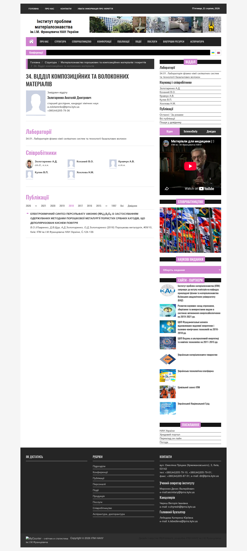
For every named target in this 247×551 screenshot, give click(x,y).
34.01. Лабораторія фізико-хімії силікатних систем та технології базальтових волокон (189, 75)
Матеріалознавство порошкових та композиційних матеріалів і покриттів (103, 62)
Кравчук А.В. (167, 95)
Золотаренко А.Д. (170, 88)
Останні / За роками (171, 114)
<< (36, 205)
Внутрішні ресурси (173, 41)
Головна (34, 8)
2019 (62, 205)
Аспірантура (197, 41)
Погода (164, 442)
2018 (71, 205)
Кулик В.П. (166, 99)
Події (138, 41)
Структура (60, 41)
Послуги (152, 41)
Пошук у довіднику (170, 122)
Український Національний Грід (194, 403)
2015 (98, 205)
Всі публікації (167, 118)
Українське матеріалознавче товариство (197, 354)
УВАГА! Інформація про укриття (95, 8)
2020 (52, 205)
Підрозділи (99, 466)
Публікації (123, 41)
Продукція (99, 496)
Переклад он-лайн (171, 438)
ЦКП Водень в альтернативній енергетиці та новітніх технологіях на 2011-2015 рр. (198, 340)
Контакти (66, 8)
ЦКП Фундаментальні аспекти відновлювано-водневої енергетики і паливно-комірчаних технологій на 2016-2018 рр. (198, 327)
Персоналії (99, 484)
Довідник (132, 205)
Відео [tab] (170, 131)
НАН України (167, 430)
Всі (122, 205)
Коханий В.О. (167, 92)
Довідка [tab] (211, 131)
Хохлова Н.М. (168, 103)
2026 (28, 205)
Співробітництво (81, 41)
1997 (113, 205)
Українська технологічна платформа (196, 371)
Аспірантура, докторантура (109, 514)
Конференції (104, 41)
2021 (43, 205)
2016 (89, 205)
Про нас (49, 8)
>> (106, 205)
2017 (80, 205)
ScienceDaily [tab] (190, 131)
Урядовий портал (170, 434)
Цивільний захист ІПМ (189, 387)
